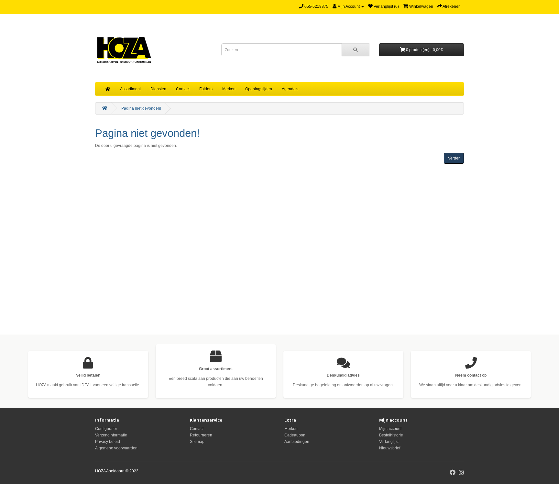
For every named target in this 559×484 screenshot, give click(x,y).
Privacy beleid (107, 441)
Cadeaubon (294, 435)
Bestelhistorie (391, 435)
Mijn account (390, 428)
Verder (454, 158)
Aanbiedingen (296, 441)
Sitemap (197, 441)
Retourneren (201, 435)
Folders (206, 89)
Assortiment (130, 89)
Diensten (158, 89)
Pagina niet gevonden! (141, 108)
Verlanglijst (389, 441)
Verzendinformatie (111, 435)
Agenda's (290, 89)
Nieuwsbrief (389, 448)
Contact (183, 89)
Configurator (106, 428)
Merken (229, 89)
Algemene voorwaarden (116, 448)
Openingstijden (258, 89)
